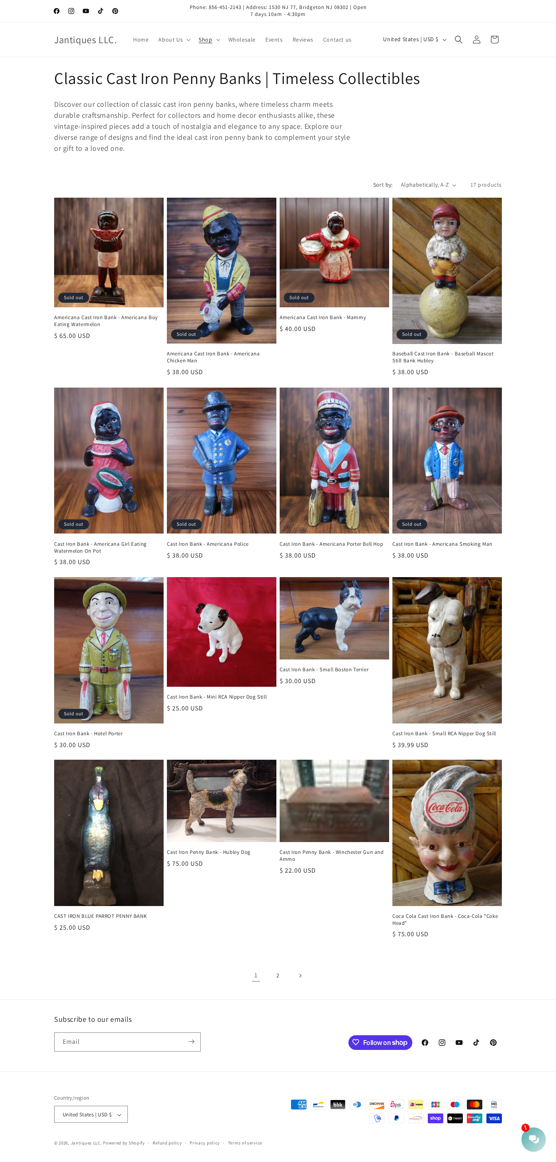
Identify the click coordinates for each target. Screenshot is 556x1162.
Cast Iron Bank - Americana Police (208, 543)
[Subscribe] (191, 1041)
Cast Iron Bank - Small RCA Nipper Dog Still (444, 733)
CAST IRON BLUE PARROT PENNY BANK (100, 916)
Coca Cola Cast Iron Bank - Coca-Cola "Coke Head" (445, 919)
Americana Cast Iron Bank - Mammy (323, 317)
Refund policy (167, 1143)
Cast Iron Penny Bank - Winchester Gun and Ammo (332, 855)
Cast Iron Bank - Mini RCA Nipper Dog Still (217, 697)
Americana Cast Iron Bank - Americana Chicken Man (213, 357)
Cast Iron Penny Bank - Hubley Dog (209, 852)
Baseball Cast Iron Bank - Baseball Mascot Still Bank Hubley (443, 357)
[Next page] (300, 976)
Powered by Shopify (124, 1143)
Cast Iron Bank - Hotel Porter (88, 733)
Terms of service (245, 1143)
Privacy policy (205, 1143)
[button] (173, 39)
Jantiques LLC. (86, 1143)
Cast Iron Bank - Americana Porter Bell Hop (331, 543)
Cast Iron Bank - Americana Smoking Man (442, 543)
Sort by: (383, 184)
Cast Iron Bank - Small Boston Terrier (324, 669)
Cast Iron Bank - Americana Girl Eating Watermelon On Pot (100, 547)
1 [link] (256, 975)
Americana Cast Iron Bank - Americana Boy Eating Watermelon (106, 321)
